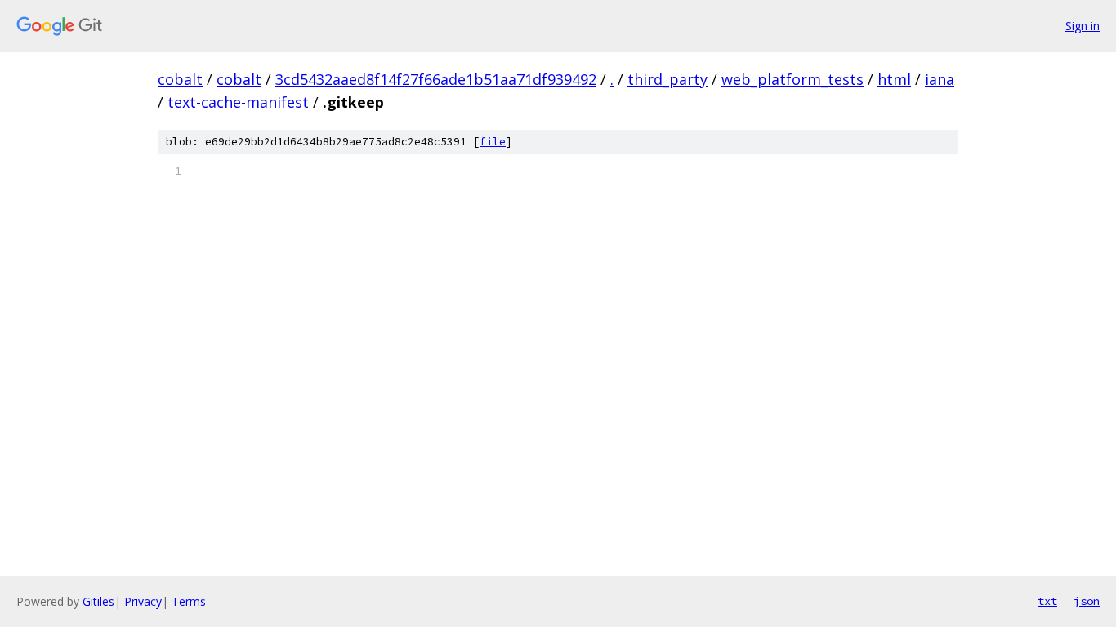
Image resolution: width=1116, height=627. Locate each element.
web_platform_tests (792, 79)
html (894, 79)
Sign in (1082, 25)
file (493, 142)
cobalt (180, 79)
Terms (189, 601)
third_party (667, 79)
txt (1047, 601)
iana (939, 79)
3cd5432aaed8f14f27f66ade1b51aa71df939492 (435, 79)
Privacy (143, 601)
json (1087, 601)
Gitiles (98, 601)
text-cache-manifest (238, 102)
